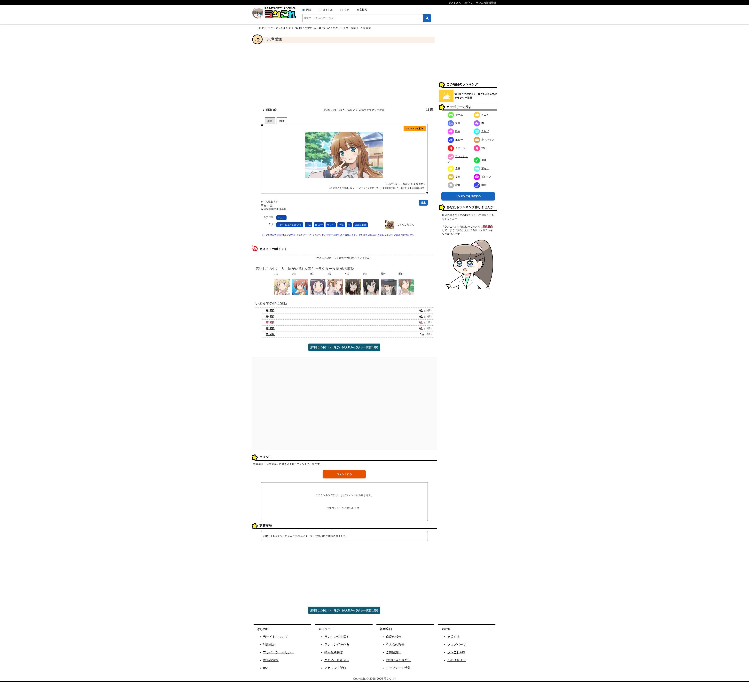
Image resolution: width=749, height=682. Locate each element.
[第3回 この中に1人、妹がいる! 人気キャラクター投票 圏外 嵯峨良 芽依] (389, 286)
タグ (346, 9)
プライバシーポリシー (278, 652)
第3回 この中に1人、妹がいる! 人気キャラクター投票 (325, 28)
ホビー (459, 139)
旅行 (483, 148)
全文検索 (362, 9)
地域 (483, 185)
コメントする (344, 474)
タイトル (328, 9)
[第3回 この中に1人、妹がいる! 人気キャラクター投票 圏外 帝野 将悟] (406, 286)
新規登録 (488, 226)
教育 (457, 185)
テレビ (485, 131)
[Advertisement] (344, 75)
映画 (457, 131)
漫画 (457, 123)
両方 (308, 9)
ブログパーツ (456, 644)
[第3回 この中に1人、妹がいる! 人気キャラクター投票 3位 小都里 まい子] (300, 286)
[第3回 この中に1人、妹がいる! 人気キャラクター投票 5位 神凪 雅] (335, 286)
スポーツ (460, 148)
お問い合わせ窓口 (398, 660)
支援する (453, 636)
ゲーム (459, 114)
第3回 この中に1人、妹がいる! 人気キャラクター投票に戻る (344, 347)
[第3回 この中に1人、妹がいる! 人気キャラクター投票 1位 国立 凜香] (282, 286)
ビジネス (486, 176)
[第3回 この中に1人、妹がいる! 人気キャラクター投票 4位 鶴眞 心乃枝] (318, 286)
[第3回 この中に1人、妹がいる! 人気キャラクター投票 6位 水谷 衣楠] (353, 286)
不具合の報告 (395, 644)
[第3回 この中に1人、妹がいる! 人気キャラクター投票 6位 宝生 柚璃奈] (371, 286)
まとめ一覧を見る (336, 660)
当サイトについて (275, 636)
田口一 (319, 224)
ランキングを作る (336, 644)
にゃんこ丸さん (405, 224)
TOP (261, 28)
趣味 (483, 160)
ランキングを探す (336, 636)
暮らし (485, 168)
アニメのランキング (279, 28)
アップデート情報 (398, 668)
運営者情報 (271, 660)
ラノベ (331, 224)
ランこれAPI (456, 652)
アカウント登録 (335, 668)
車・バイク (487, 139)
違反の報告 (393, 636)
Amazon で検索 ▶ (414, 128)
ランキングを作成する (468, 196)
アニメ (281, 217)
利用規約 (269, 644)
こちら (387, 235)
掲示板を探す (333, 652)
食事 (457, 168)
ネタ (457, 176)
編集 (423, 202)
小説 (341, 224)
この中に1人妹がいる (290, 224)
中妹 (308, 224)
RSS (266, 668)
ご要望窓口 (393, 652)
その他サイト (456, 660)
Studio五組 (361, 224)
